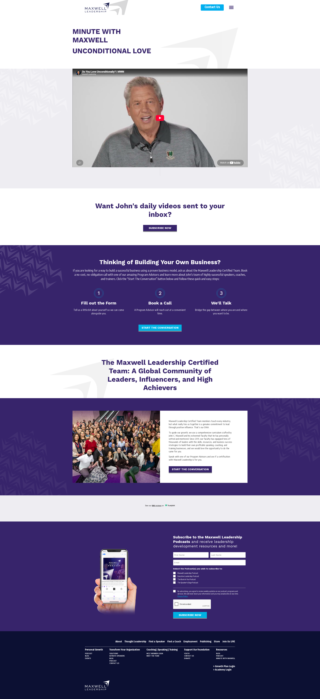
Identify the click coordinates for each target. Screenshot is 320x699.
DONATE (187, 658)
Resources (221, 650)
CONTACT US (189, 656)
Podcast (88, 653)
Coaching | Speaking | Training (162, 650)
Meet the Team (152, 656)
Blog (87, 656)
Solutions (113, 653)
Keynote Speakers (117, 656)
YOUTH (187, 653)
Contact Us (212, 7)
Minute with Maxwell (225, 658)
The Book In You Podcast (187, 579)
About (118, 642)
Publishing (205, 642)
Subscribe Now (160, 228)
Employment (191, 642)
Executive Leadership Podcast (188, 576)
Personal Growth (94, 650)
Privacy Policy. (183, 596)
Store (217, 642)
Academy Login (223, 670)
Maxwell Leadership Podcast (188, 573)
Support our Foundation (197, 650)
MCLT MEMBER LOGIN (154, 653)
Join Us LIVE (228, 642)
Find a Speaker (157, 642)
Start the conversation (160, 327)
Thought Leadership (135, 642)
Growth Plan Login (225, 666)
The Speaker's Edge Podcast (188, 582)
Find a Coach (174, 642)
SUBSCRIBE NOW (190, 615)
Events (88, 658)
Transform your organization (124, 650)
